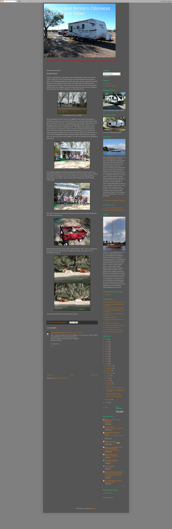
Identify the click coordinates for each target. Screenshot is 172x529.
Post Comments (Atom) (61, 378)
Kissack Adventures (111, 454)
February (109, 383)
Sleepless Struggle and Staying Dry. (114, 428)
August (109, 375)
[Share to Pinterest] (77, 322)
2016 (106, 363)
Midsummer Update (110, 317)
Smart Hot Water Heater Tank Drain (115, 325)
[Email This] (70, 322)
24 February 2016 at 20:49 (75, 332)
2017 (106, 361)
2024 (106, 344)
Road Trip (107, 422)
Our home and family (111, 85)
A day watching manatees (113, 394)
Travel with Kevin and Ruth (113, 480)
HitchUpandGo (109, 493)
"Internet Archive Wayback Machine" (115, 200)
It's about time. (109, 427)
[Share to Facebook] (75, 322)
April (108, 378)
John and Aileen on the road (113, 472)
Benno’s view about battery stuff (114, 302)
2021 (106, 351)
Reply (52, 346)
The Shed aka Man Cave (112, 327)
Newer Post (50, 375)
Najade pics (108, 294)
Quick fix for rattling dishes (112, 323)
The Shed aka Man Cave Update (114, 329)
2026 (106, 339)
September (110, 373)
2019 (106, 356)
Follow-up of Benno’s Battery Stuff (114, 308)
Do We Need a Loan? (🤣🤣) (112, 443)
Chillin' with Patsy (110, 441)
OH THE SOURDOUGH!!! (111, 456)
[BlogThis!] (72, 322)
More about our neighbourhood (115, 387)
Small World (109, 385)
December (110, 365)
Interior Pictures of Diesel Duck (113, 208)
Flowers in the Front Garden (112, 450)
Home (72, 375)
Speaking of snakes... (110, 482)
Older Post (94, 375)
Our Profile (108, 83)
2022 (106, 349)
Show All (123, 486)
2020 (106, 354)
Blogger (93, 508)
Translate (116, 76)
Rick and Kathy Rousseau (59, 332)
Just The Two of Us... (110, 461)
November (110, 368)
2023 (106, 346)
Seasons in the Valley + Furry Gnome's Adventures (114, 448)
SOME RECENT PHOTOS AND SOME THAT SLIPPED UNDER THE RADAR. (113, 475)
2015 (106, 402)
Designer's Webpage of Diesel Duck (115, 210)
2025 (106, 341)
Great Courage (108, 467)
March (108, 380)
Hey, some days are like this (114, 396)
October (109, 370)
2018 (106, 358)
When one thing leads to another (114, 331)
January (109, 399)
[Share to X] (74, 322)
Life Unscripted (109, 466)
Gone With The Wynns (112, 460)
